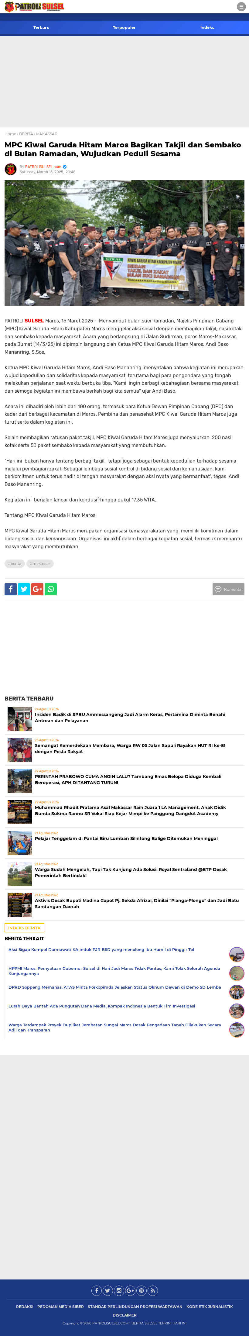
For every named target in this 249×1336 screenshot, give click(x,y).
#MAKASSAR (40, 563)
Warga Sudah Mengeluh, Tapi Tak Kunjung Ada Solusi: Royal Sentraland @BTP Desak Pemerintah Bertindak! (131, 872)
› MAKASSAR (45, 134)
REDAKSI (24, 1306)
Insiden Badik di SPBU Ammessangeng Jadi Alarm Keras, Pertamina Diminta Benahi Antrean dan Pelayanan (130, 717)
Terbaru (41, 27)
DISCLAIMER (125, 1315)
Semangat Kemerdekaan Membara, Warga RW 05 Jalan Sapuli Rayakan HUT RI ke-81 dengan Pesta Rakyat (130, 748)
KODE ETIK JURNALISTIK (209, 1306)
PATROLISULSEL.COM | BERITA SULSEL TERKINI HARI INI (139, 1323)
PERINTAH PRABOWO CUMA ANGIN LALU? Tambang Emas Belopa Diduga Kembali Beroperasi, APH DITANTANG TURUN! (128, 779)
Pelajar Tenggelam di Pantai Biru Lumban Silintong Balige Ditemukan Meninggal (126, 838)
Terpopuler (124, 27)
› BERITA (25, 134)
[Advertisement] (124, 81)
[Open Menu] (241, 6)
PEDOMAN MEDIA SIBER (60, 1306)
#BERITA (14, 563)
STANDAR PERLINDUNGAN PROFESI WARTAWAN (135, 1306)
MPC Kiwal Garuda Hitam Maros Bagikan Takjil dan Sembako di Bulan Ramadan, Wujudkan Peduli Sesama (123, 149)
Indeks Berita (24, 927)
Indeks (207, 27)
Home (10, 134)
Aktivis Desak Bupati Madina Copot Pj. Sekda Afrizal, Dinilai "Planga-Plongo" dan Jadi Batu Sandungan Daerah (137, 903)
